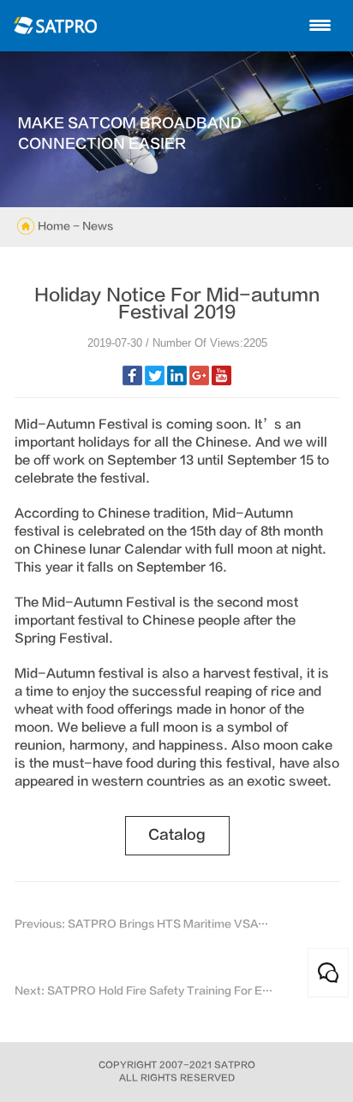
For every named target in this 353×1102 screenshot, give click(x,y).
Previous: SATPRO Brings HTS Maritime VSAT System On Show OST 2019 (144, 924)
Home (54, 226)
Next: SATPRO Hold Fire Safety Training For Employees (144, 991)
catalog (177, 835)
